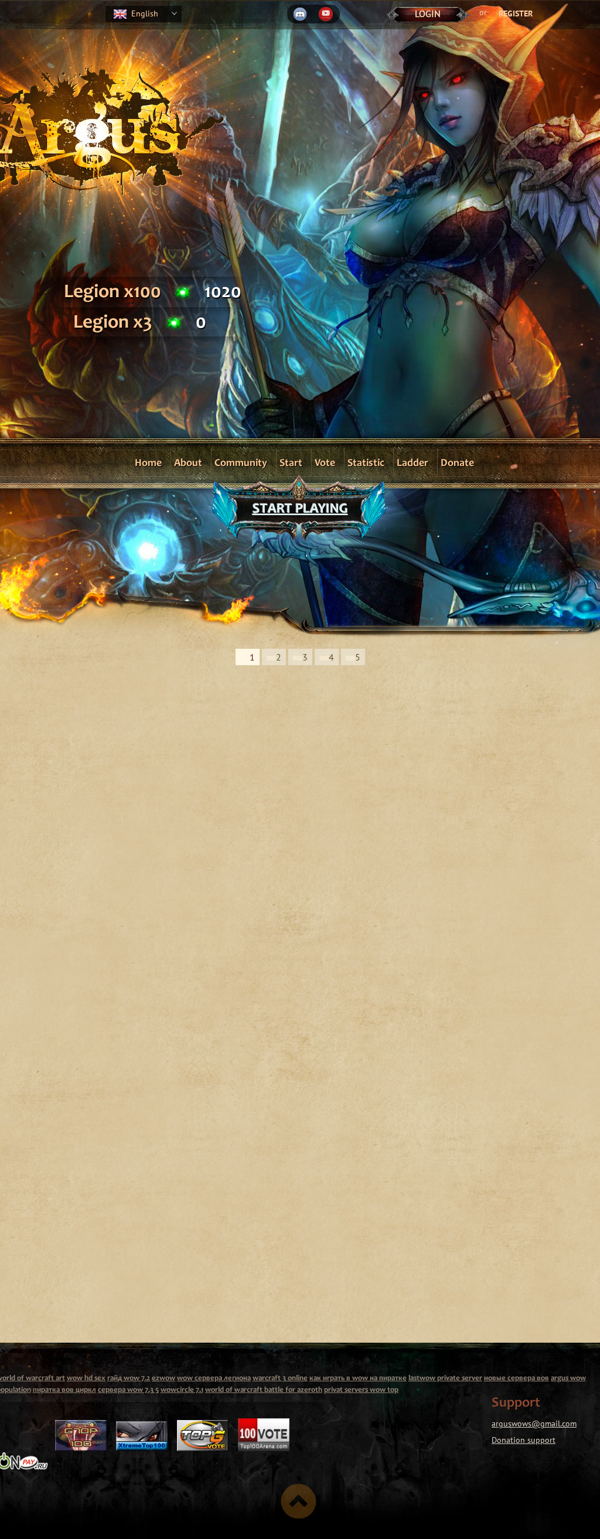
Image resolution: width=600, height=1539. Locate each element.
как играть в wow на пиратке (358, 1379)
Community (240, 463)
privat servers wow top (361, 1390)
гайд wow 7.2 (128, 1379)
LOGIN (428, 13)
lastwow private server (445, 1379)
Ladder (412, 463)
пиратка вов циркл (64, 1390)
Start (290, 463)
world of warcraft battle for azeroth (263, 1390)
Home (148, 463)
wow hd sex (86, 1379)
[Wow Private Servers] (81, 1446)
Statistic (365, 463)
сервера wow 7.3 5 (128, 1390)
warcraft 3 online (280, 1379)
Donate (457, 463)
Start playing (300, 510)
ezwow (163, 1379)
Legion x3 (112, 323)
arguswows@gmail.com (534, 1423)
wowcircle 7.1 (182, 1390)
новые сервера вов (516, 1379)
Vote (325, 463)
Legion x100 (112, 292)
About (188, 463)
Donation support (523, 1440)
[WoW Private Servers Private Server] (142, 1446)
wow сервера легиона (214, 1379)
